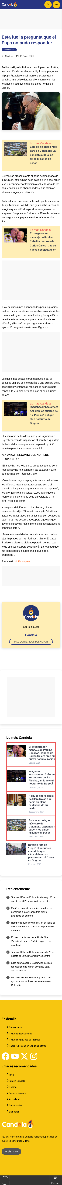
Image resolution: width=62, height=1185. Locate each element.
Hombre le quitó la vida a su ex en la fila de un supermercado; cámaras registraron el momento (33, 926)
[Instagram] (34, 1056)
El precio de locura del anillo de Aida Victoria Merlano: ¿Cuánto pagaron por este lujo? (31, 941)
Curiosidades (9, 50)
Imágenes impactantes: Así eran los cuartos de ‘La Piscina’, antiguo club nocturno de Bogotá (44, 415)
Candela (9, 56)
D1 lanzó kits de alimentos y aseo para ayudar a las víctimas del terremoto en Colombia (31, 981)
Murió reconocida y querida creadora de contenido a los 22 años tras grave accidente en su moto (31, 912)
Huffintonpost (22, 561)
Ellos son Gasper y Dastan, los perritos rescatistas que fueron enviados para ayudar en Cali (31, 966)
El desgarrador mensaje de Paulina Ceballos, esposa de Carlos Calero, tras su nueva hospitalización (43, 241)
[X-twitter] (24, 1056)
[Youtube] (15, 1056)
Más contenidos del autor (31, 641)
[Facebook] (6, 1056)
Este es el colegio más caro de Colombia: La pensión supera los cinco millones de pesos (43, 154)
